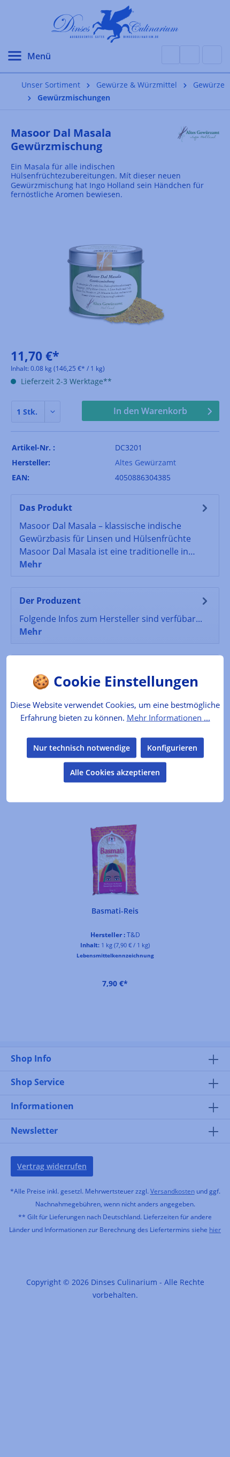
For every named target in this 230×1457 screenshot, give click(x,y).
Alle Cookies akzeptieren (115, 772)
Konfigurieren (172, 747)
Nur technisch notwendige (81, 747)
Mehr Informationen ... (168, 717)
